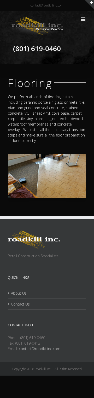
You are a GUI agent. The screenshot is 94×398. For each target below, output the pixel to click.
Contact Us (20, 304)
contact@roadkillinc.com (47, 5)
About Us (19, 293)
